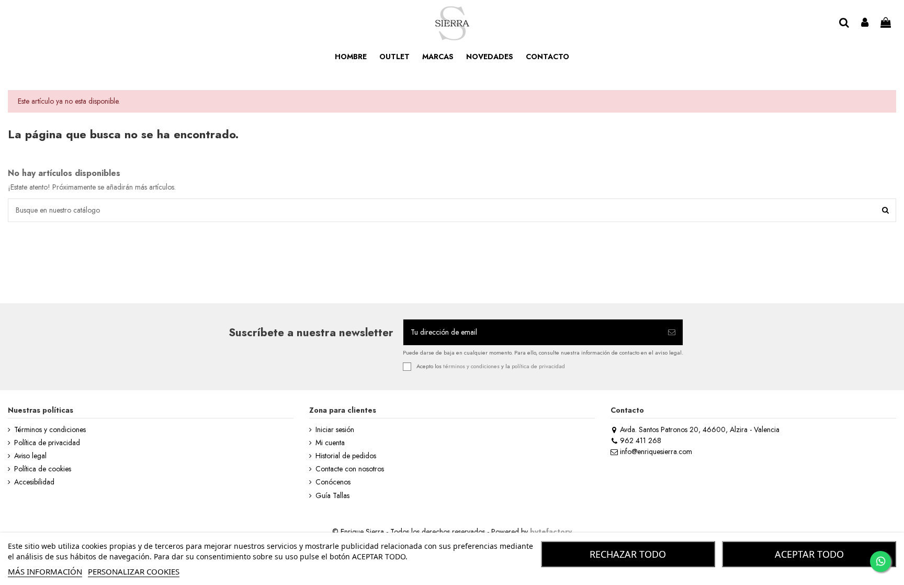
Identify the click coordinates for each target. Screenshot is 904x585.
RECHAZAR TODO (628, 554)
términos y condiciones (471, 365)
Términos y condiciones (50, 430)
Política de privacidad (47, 443)
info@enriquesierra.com (656, 451)
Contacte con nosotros (349, 469)
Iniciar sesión (334, 430)
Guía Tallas (332, 496)
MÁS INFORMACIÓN (45, 571)
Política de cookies (42, 469)
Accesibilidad (34, 482)
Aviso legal (30, 456)
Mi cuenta (330, 443)
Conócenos (333, 482)
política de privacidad (538, 365)
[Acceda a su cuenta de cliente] (865, 23)
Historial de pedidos (345, 456)
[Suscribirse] (672, 332)
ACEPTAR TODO (809, 554)
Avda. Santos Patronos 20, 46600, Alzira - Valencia (699, 429)
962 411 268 (640, 440)
